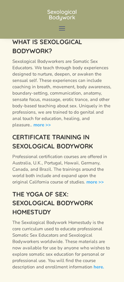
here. (99, 267)
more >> (42, 125)
